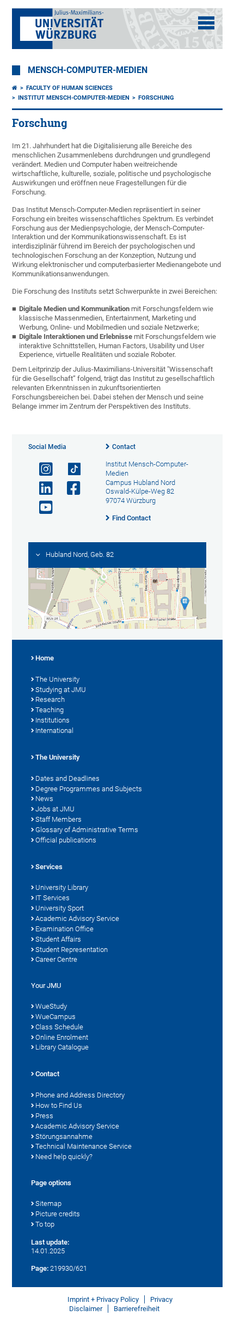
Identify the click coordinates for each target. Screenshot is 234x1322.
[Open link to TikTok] (69, 469)
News (44, 799)
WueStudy (51, 1006)
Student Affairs (58, 939)
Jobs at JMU (55, 809)
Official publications (65, 840)
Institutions (52, 720)
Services (49, 867)
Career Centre (56, 959)
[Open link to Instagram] (41, 469)
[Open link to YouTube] (41, 507)
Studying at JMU (60, 690)
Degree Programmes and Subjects (88, 789)
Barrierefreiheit (136, 1309)
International (54, 730)
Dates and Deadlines (67, 778)
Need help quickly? (64, 1157)
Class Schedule (59, 1027)
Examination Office (64, 929)
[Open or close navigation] (206, 22)
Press (44, 1116)
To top (44, 1224)
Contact (124, 447)
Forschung (156, 97)
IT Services (52, 898)
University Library (61, 887)
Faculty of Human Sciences (69, 88)
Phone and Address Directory (80, 1095)
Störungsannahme (64, 1136)
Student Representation (71, 949)
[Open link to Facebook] (69, 488)
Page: (39, 1268)
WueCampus (55, 1016)
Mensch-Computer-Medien (87, 70)
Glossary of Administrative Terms (86, 830)
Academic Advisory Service (77, 918)
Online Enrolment (61, 1037)
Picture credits (57, 1214)
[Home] (14, 88)
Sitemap (48, 1203)
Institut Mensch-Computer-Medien (74, 97)
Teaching (49, 710)
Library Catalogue (62, 1047)
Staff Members (58, 819)
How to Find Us (58, 1105)
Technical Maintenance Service (83, 1146)
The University (57, 679)
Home (44, 658)
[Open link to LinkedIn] (41, 488)
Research (50, 699)
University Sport (59, 908)
